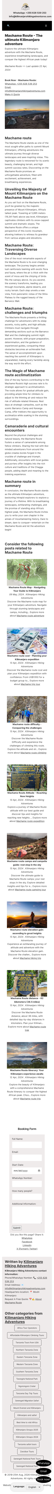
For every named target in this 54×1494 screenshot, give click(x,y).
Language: (19, 1486)
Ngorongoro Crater (27, 1386)
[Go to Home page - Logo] (27, 6)
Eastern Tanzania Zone (27, 1357)
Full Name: (17, 1138)
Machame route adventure (30, 615)
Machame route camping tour (30, 889)
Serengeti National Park (27, 1466)
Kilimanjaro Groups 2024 (27, 1437)
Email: (15, 1152)
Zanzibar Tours (27, 1451)
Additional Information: (24, 1203)
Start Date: (18, 1164)
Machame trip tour (30, 684)
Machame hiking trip (30, 958)
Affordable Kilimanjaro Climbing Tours (27, 1335)
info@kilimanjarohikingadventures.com (30, 16)
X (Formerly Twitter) (27, 1248)
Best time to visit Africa (27, 1422)
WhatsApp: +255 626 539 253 (29, 12)
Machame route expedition (30, 821)
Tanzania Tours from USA (27, 1342)
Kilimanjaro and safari (27, 1415)
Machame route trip (30, 1098)
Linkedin (27, 1245)
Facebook (27, 1241)
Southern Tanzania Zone (27, 1371)
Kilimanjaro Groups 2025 (27, 1430)
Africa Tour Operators (27, 1328)
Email (43, 1471)
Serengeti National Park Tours (27, 1459)
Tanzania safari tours (27, 1444)
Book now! (43, 1479)
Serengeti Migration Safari (27, 1400)
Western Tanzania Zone (27, 1364)
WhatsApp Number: (22, 1178)
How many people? (22, 1191)
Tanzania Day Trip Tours (27, 1393)
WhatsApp (44, 1463)
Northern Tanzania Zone (27, 1350)
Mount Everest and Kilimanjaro (27, 1408)
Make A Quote (12, 94)
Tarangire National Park (27, 1379)
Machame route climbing (33, 752)
